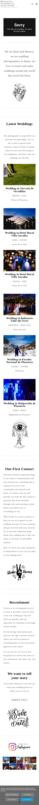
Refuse (13, 799)
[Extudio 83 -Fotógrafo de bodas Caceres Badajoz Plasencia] (10, 4)
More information (12, 794)
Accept (27, 799)
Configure (27, 794)
